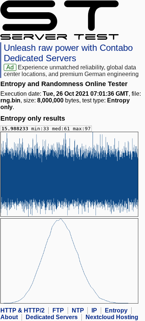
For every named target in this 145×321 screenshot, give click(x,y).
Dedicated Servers (52, 317)
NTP (78, 310)
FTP (58, 310)
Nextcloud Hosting (112, 317)
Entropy (116, 310)
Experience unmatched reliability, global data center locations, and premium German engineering (71, 70)
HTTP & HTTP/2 (22, 310)
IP (94, 310)
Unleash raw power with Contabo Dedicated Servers (68, 53)
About (9, 317)
